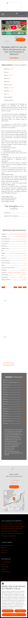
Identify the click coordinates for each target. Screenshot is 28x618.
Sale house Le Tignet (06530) (8, 536)
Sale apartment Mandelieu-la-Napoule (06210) (13, 526)
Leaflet (10, 510)
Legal (2, 564)
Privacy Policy (4, 566)
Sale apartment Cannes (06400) (9, 531)
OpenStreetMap (16, 510)
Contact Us (4, 552)
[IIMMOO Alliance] (21, 14)
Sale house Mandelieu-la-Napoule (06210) (11, 524)
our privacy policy (18, 608)
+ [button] (5, 492)
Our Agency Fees (5, 562)
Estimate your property (7, 545)
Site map (3, 569)
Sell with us (4, 547)
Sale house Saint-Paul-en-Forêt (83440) (11, 533)
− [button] (5, 494)
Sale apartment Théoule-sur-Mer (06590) (11, 528)
